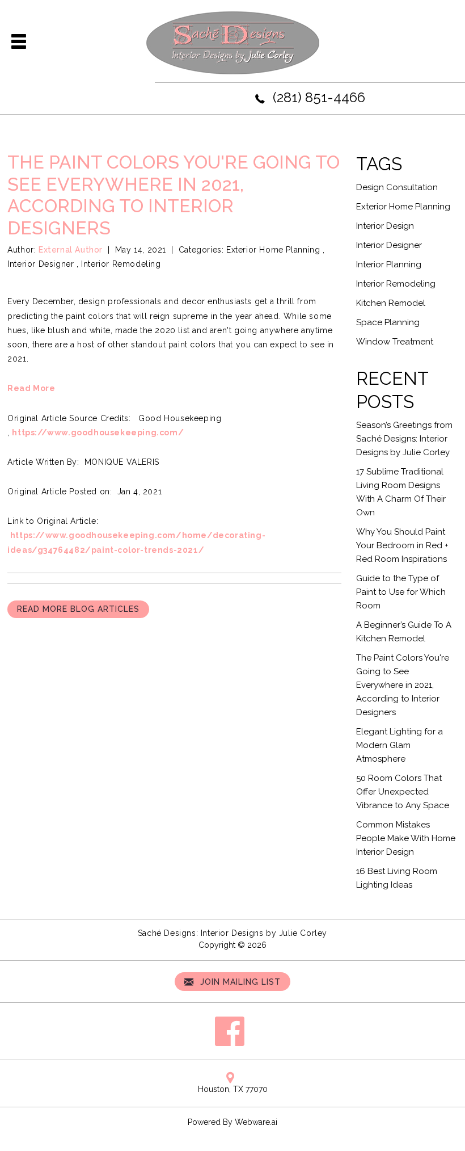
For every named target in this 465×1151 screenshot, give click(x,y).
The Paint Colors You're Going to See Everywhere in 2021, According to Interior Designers (402, 685)
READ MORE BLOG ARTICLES (78, 609)
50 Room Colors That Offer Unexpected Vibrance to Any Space (402, 791)
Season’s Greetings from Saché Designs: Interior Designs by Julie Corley (404, 438)
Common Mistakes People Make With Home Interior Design (405, 838)
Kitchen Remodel (390, 303)
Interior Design (385, 226)
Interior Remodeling (120, 263)
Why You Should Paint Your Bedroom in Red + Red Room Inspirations (402, 545)
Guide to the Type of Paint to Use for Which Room (401, 592)
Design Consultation (397, 187)
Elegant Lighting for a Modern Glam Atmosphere (399, 745)
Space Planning (388, 322)
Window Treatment (394, 342)
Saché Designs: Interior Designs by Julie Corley (232, 933)
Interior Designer (40, 263)
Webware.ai (256, 1122)
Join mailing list (239, 981)
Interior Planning (388, 264)
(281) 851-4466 (319, 97)
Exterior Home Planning (273, 249)
